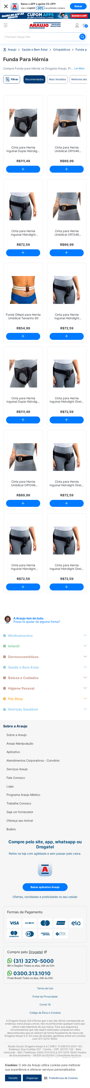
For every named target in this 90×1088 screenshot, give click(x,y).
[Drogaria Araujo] (45, 25)
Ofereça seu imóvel (19, 820)
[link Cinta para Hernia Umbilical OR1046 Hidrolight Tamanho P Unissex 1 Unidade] (67, 123)
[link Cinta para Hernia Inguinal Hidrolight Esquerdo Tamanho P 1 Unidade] (23, 541)
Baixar (78, 6)
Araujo (12, 49)
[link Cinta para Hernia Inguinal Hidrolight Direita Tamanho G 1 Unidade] (67, 541)
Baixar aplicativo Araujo (45, 887)
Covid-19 (45, 1004)
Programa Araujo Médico (23, 794)
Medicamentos (20, 636)
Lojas (10, 786)
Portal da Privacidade (45, 996)
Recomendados (34, 79)
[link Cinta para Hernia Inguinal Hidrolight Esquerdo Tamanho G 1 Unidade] (23, 206)
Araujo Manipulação (19, 743)
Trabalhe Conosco (18, 803)
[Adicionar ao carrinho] (23, 169)
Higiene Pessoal (21, 688)
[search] (45, 36)
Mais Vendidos (57, 79)
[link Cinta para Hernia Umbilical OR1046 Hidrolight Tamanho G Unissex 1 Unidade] (67, 206)
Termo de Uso (45, 988)
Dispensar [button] (32, 1078)
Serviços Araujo (17, 769)
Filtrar (14, 79)
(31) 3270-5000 (33, 961)
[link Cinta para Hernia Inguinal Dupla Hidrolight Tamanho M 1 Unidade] (23, 374)
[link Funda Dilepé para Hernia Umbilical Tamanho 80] (23, 290)
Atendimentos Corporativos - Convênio (32, 760)
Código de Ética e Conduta (45, 1012)
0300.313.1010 (31, 973)
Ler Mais (79, 68)
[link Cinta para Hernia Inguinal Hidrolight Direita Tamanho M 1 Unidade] (67, 457)
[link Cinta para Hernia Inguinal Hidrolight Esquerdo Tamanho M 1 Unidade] (67, 290)
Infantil (13, 646)
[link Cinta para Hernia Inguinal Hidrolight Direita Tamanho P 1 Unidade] (67, 374)
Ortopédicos (61, 49)
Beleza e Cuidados (23, 678)
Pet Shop (15, 699)
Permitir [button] (13, 1078)
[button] (60, 1078)
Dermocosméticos (23, 657)
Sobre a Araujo (16, 735)
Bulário (11, 829)
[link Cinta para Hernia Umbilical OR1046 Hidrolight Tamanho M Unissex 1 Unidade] (23, 457)
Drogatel (36, 952)
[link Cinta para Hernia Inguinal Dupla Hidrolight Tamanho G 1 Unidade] (23, 123)
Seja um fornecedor (19, 812)
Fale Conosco (15, 777)
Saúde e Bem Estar (35, 49)
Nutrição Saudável (23, 709)
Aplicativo (13, 752)
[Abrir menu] (5, 26)
